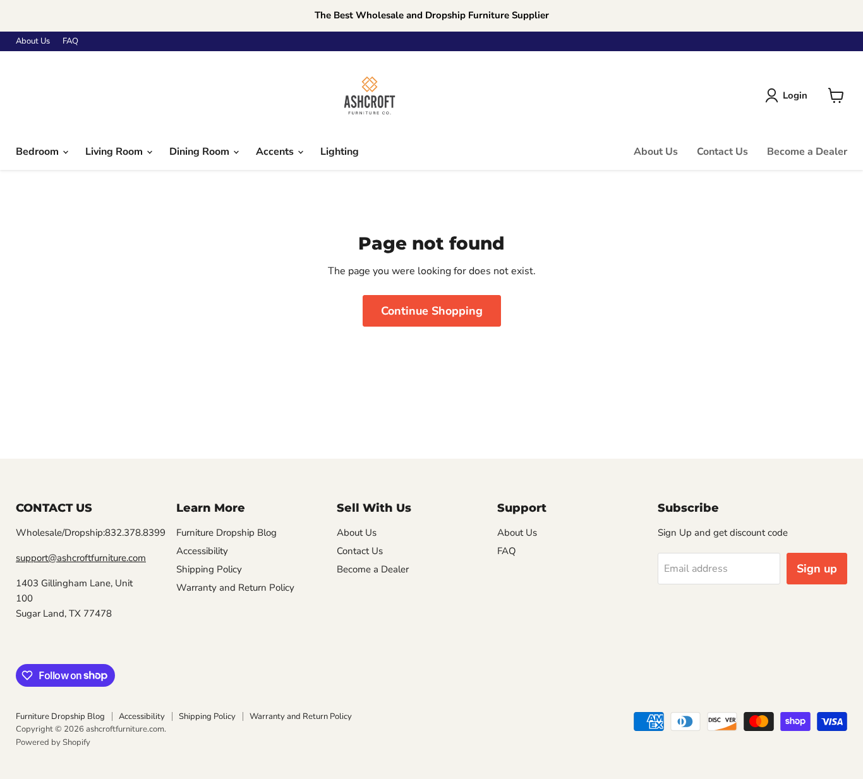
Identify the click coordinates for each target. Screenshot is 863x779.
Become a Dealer (807, 152)
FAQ (70, 41)
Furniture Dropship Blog (226, 532)
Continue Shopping (432, 310)
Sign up (817, 568)
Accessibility (202, 551)
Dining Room (200, 152)
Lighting (339, 152)
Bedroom (38, 152)
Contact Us (722, 152)
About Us (33, 41)
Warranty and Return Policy (235, 587)
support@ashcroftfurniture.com (81, 558)
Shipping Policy (209, 569)
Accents (276, 152)
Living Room (115, 152)
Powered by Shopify (53, 742)
